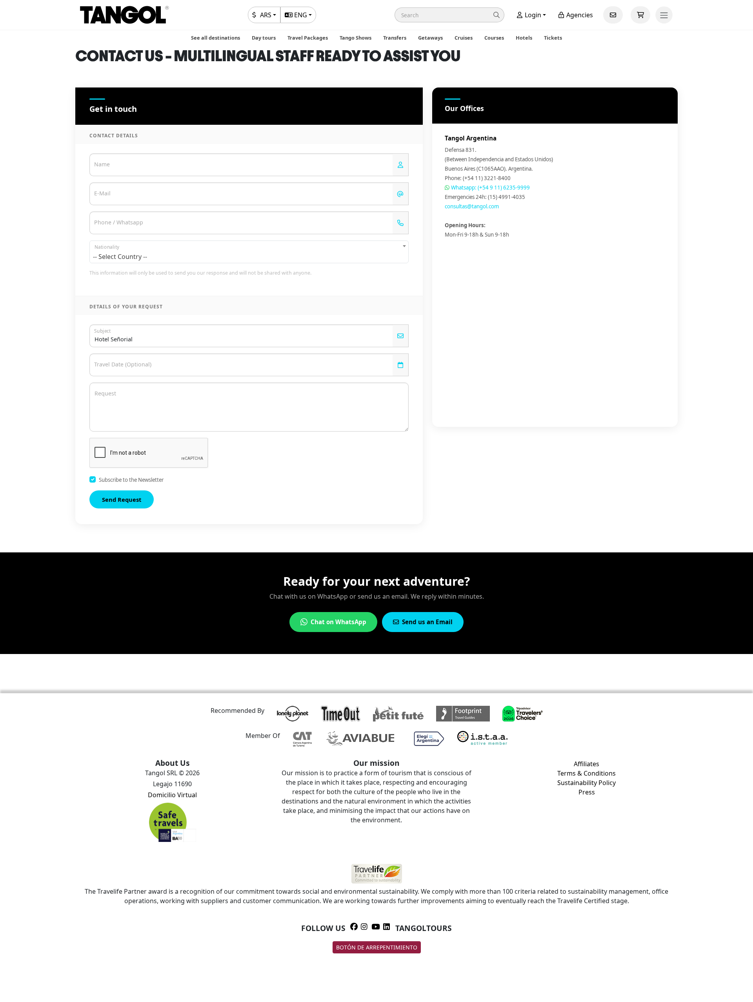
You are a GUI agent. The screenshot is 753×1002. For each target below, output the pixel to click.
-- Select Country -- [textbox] (120, 256)
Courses (494, 37)
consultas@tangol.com (472, 206)
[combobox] (249, 251)
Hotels (524, 37)
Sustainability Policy (586, 782)
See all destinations (215, 37)
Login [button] (532, 15)
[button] (449, 14)
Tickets (553, 37)
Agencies (579, 15)
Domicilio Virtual (172, 795)
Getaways (430, 37)
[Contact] (613, 15)
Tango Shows (355, 37)
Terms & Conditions (586, 773)
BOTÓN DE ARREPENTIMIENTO (376, 947)
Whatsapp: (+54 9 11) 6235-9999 (490, 187)
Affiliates (586, 764)
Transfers (394, 37)
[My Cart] (640, 15)
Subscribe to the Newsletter (131, 479)
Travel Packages (307, 37)
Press (586, 792)
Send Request (121, 499)
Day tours (264, 37)
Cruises (464, 37)
